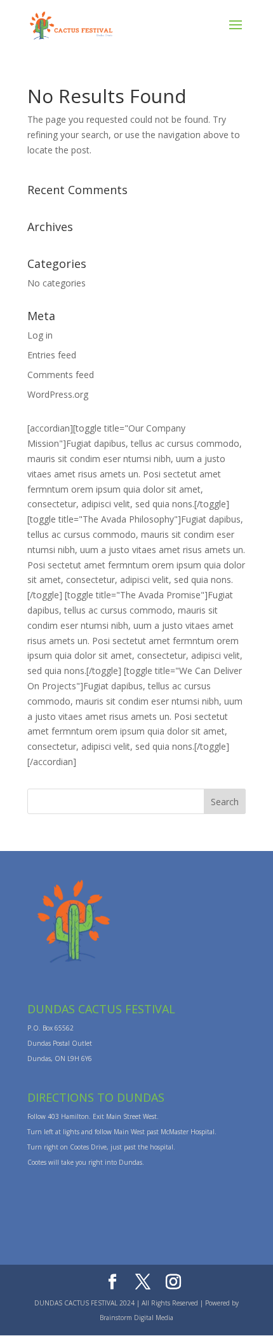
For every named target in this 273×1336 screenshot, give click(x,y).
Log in (40, 335)
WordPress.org (57, 394)
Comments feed (60, 375)
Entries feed (51, 355)
